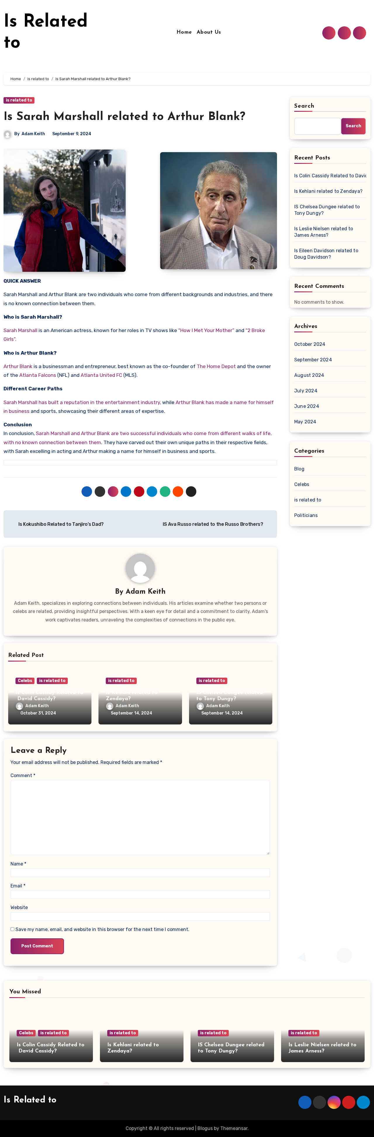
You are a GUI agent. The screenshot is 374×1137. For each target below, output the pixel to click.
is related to (19, 100)
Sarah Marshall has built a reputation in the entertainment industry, (82, 402)
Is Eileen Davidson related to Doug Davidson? (326, 254)
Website (19, 907)
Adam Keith (33, 133)
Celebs (25, 680)
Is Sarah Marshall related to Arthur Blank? (124, 117)
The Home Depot (216, 366)
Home (184, 32)
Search (304, 106)
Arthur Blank (18, 366)
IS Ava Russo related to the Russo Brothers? (213, 524)
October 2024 (309, 344)
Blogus (205, 1128)
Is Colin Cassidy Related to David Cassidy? (330, 175)
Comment (23, 775)
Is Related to (30, 1100)
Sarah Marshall (20, 330)
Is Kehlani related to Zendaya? (328, 191)
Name (18, 864)
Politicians (306, 515)
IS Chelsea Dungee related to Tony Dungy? (327, 210)
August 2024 (309, 375)
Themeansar (233, 1128)
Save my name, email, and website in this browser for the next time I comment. (102, 929)
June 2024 (306, 406)
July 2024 (305, 391)
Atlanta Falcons (37, 375)
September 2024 (313, 360)
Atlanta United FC (100, 375)
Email (18, 886)
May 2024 (305, 422)
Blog (299, 469)
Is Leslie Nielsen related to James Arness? (323, 232)
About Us (209, 32)
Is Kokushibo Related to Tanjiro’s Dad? (60, 524)
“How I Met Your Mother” (206, 330)
